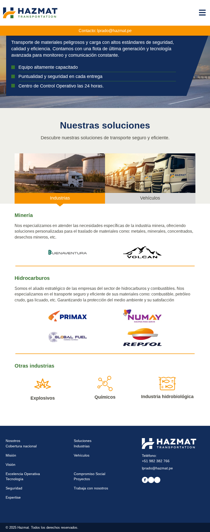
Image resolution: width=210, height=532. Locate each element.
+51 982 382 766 (156, 461)
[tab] (60, 178)
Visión (10, 464)
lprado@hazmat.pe (114, 30)
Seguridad (14, 488)
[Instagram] (157, 480)
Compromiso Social (89, 474)
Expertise (13, 497)
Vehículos (81, 455)
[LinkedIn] (151, 480)
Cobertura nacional (21, 446)
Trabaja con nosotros (91, 488)
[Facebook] (145, 480)
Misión (11, 455)
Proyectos (82, 479)
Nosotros (13, 441)
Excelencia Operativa (23, 474)
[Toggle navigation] (202, 12)
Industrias (82, 446)
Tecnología (14, 479)
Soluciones (82, 441)
